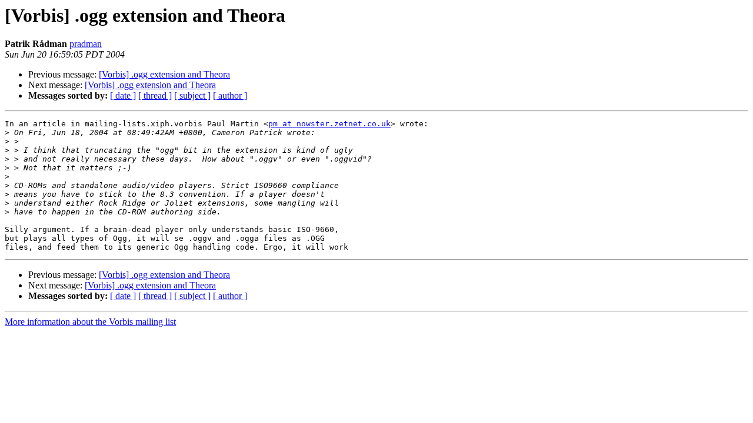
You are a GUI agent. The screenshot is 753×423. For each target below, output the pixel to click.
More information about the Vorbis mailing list (90, 322)
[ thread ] (155, 95)
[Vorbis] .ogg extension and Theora (164, 74)
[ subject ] (192, 95)
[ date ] (123, 95)
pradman (85, 44)
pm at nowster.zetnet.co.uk (329, 123)
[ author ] (230, 95)
